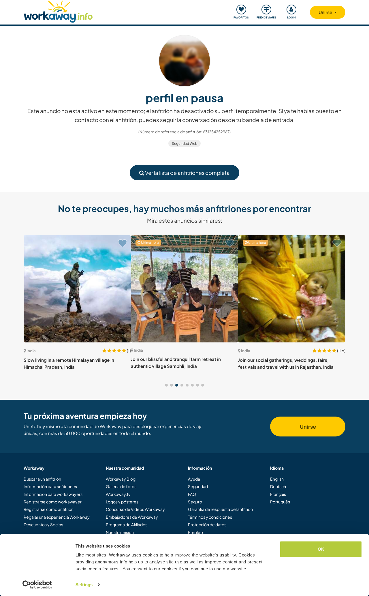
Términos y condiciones (210, 517)
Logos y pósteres (122, 501)
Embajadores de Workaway (132, 517)
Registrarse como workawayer (53, 501)
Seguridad (198, 486)
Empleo (195, 532)
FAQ (192, 494)
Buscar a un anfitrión (42, 478)
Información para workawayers (53, 494)
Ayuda (194, 478)
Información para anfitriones (50, 486)
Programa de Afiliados (126, 524)
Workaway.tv (118, 494)
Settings (84, 584)
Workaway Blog (120, 478)
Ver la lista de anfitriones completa (187, 172)
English (277, 478)
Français (278, 494)
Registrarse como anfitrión (49, 509)
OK (321, 549)
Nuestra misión (120, 532)
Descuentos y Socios (43, 524)
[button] (166, 385)
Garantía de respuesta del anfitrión (220, 509)
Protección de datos (207, 524)
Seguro (195, 501)
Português (280, 501)
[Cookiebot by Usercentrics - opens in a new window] (37, 584)
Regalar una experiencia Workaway (57, 517)
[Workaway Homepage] (58, 11)
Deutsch (278, 486)
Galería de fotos (121, 486)
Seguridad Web (184, 143)
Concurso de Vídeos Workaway (135, 509)
